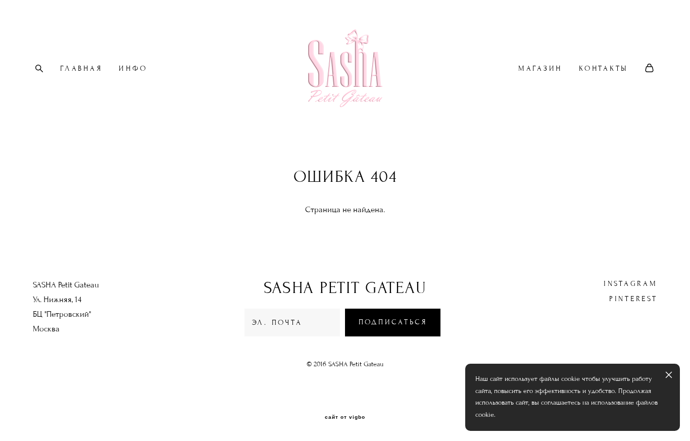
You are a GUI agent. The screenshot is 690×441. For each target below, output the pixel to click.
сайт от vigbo (345, 417)
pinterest (633, 299)
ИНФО (133, 68)
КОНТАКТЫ (603, 68)
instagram (631, 283)
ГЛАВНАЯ (81, 68)
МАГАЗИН (540, 68)
